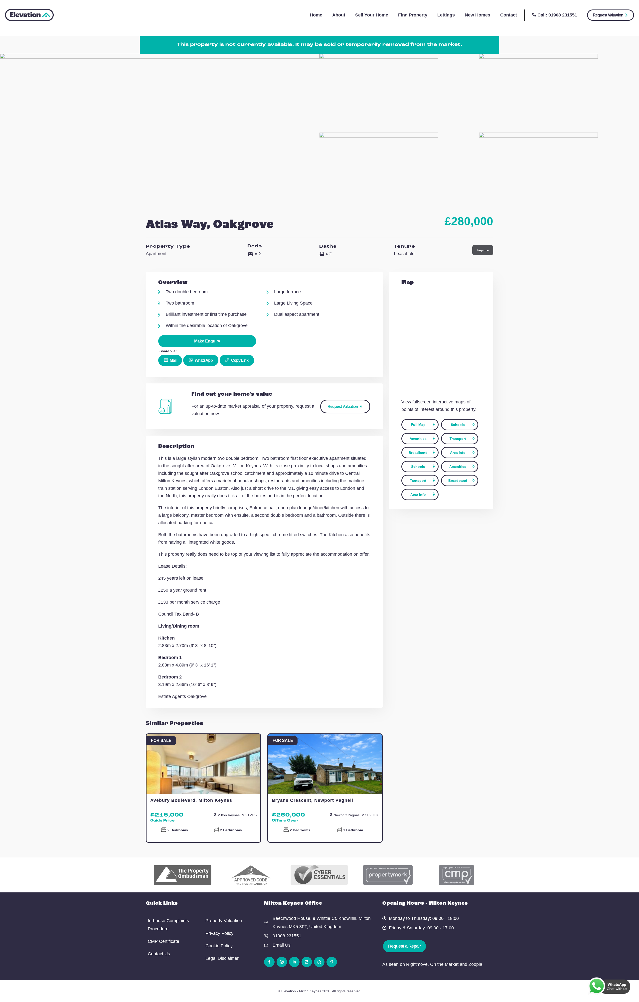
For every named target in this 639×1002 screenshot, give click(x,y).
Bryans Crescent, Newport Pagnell (312, 800)
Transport (458, 439)
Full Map (418, 425)
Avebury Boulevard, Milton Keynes (191, 800)
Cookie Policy (219, 945)
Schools (458, 425)
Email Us (282, 945)
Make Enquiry (207, 341)
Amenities (418, 439)
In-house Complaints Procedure (168, 924)
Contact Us (159, 953)
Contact (508, 14)
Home (316, 14)
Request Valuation (608, 15)
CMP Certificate (163, 941)
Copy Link (239, 360)
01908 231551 (562, 14)
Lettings (446, 14)
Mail (172, 360)
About (338, 14)
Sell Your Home (371, 14)
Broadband (418, 453)
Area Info (458, 453)
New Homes (477, 14)
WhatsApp (203, 360)
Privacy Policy (219, 933)
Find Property (412, 14)
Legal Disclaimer (222, 958)
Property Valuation (223, 920)
